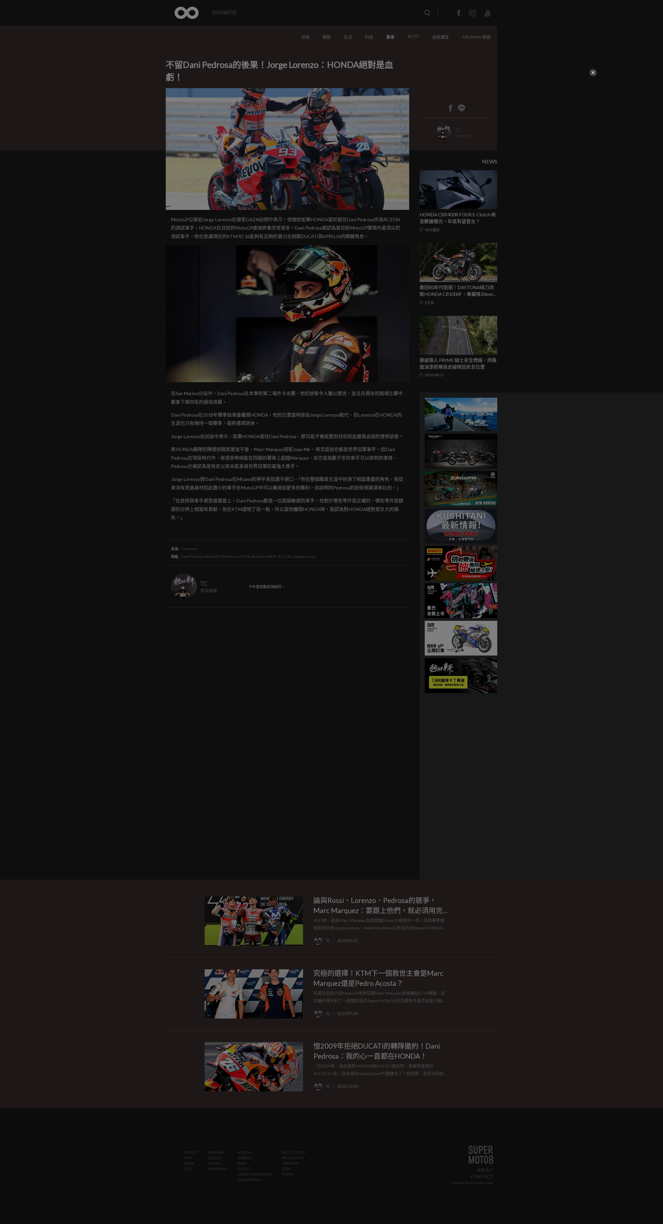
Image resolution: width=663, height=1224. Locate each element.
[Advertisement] (221, 109)
